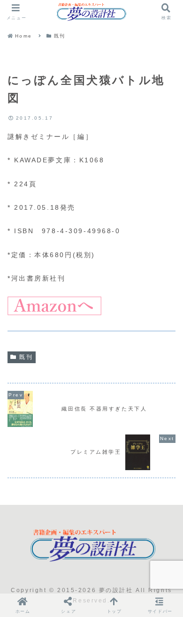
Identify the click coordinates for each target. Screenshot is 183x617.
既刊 (26, 357)
